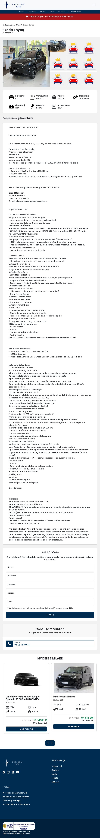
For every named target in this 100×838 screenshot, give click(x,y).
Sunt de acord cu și (41, 608)
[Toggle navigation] (93, 4)
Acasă (21, 12)
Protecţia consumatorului (15, 793)
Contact (61, 12)
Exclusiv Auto (8, 25)
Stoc (18, 25)
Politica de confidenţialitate (16, 796)
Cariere (51, 12)
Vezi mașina (26, 728)
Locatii (55, 778)
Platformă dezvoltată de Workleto (16, 834)
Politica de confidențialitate (39, 608)
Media (42, 12)
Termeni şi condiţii (11, 800)
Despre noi (32, 12)
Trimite (50, 614)
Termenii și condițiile (63, 608)
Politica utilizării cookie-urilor (16, 804)
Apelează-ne (76, 12)
